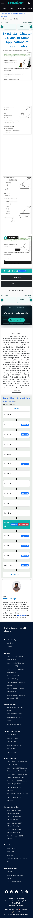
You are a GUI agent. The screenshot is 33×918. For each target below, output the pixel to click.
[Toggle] (3, 3)
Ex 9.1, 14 (16, 546)
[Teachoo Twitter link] (16, 892)
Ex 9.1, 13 (16, 536)
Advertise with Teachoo (16, 905)
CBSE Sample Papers (14, 881)
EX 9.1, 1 (7, 415)
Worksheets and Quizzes (14, 717)
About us (12, 899)
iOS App (9, 646)
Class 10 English (12, 741)
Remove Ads (16, 277)
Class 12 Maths (11, 749)
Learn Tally (10, 855)
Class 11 (13, 8)
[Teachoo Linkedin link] (26, 892)
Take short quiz (16, 284)
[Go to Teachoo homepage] (16, 2)
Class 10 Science (12, 738)
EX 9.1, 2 (16, 425)
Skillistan (9, 721)
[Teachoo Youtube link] (21, 892)
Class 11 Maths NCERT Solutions (17, 794)
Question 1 (16, 565)
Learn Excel (10, 851)
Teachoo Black (21, 615)
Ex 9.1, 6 (16, 464)
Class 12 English (12, 752)
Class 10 (21, 8)
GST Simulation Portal (14, 724)
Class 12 (5, 8)
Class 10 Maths (11, 734)
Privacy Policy (23, 901)
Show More (16, 391)
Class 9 (29, 8)
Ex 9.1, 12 (16, 524)
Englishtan (10, 871)
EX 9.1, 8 (7, 483)
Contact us (20, 899)
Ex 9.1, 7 (7, 474)
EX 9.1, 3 (16, 434)
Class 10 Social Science (14, 745)
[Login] (29, 3)
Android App (10, 643)
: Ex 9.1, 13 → (16, 271)
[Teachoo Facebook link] (7, 892)
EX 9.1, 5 (7, 454)
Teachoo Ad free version (14, 714)
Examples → (16, 574)
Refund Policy (16, 903)
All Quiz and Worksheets (16, 290)
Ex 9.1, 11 (7, 513)
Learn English (11, 848)
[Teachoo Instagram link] (12, 892)
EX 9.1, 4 (7, 444)
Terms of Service (11, 901)
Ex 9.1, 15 (16, 555)
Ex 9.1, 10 (8, 503)
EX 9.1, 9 (16, 493)
